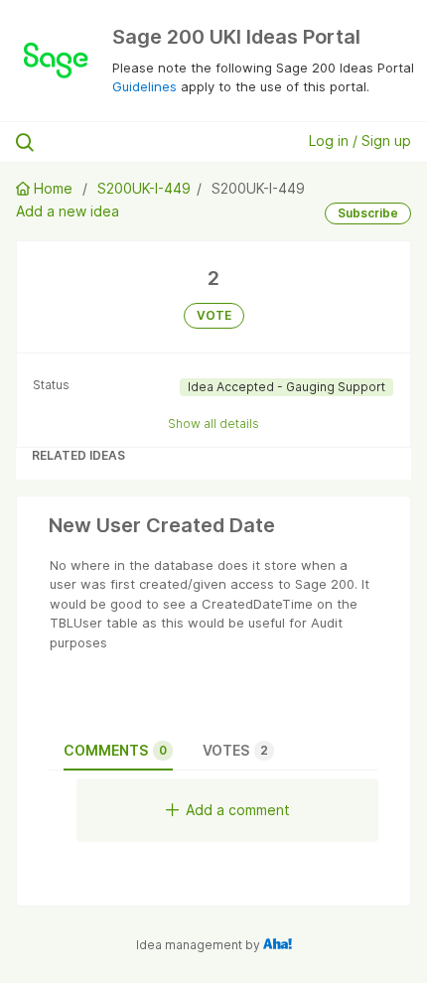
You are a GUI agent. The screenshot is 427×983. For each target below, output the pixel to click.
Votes (235, 750)
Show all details (213, 423)
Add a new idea (67, 211)
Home (53, 188)
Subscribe (368, 213)
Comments (115, 750)
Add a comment (238, 809)
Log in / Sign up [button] (360, 140)
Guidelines (144, 86)
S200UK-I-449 (144, 188)
